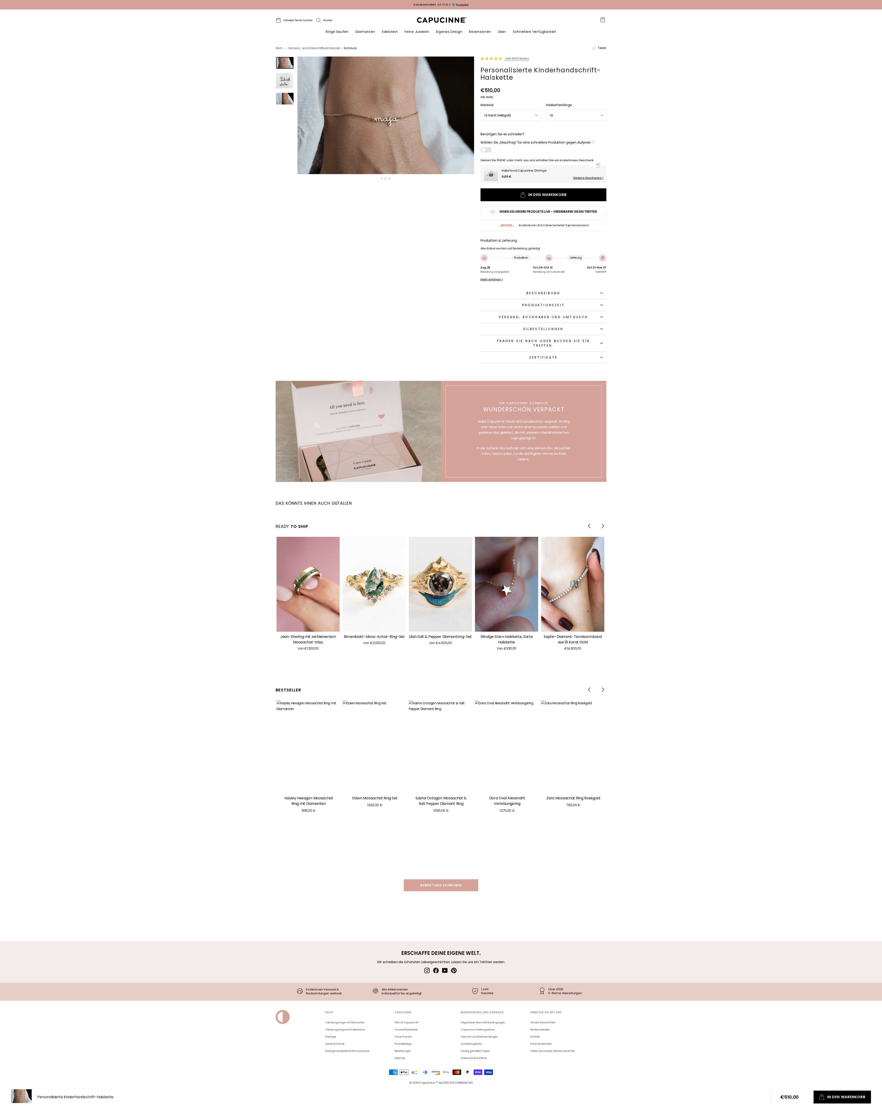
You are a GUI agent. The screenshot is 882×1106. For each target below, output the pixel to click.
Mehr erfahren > (492, 279)
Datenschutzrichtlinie (474, 1058)
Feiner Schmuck (335, 1044)
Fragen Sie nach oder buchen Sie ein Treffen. (543, 343)
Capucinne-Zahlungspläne (477, 1029)
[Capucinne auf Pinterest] (454, 970)
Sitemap (400, 1058)
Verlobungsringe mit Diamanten (345, 1022)
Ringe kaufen (337, 31)
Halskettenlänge (559, 105)
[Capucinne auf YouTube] (445, 970)
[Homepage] (446, 21)
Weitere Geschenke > (588, 178)
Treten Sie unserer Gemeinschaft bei (552, 1051)
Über (502, 31)
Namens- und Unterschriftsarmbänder (314, 48)
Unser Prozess (403, 1036)
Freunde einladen (541, 1044)
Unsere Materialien (406, 1029)
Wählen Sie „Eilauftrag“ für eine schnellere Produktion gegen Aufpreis (536, 142)
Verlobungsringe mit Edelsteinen (345, 1029)
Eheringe (330, 1036)
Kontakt (535, 1036)
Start (279, 48)
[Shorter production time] (593, 142)
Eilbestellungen (543, 329)
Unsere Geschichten (542, 1022)
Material (487, 105)
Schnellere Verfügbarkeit (534, 31)
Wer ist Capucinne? (406, 1022)
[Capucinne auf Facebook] (436, 970)
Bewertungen (402, 1051)
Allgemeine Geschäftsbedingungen (483, 1022)
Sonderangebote (471, 1044)
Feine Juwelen (416, 31)
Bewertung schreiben (440, 885)
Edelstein (390, 31)
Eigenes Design (449, 31)
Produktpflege (403, 1044)
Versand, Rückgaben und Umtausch (543, 317)
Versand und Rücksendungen (479, 1036)
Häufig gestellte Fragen (475, 1051)
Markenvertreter (540, 1029)
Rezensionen (480, 31)
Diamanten (365, 31)
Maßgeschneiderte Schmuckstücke (347, 1051)
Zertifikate (543, 357)
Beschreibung (543, 293)
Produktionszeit (543, 305)
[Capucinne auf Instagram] (427, 970)
